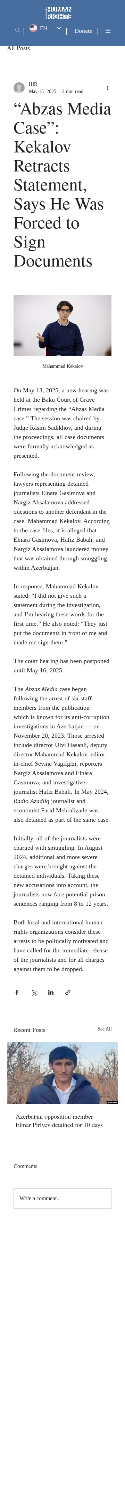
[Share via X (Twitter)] (34, 992)
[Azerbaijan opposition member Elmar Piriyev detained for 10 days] (62, 1073)
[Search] (17, 30)
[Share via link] (68, 992)
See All (105, 1029)
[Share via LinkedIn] (51, 992)
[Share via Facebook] (17, 992)
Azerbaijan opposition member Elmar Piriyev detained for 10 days (59, 1120)
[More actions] (107, 88)
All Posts (18, 48)
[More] (108, 31)
